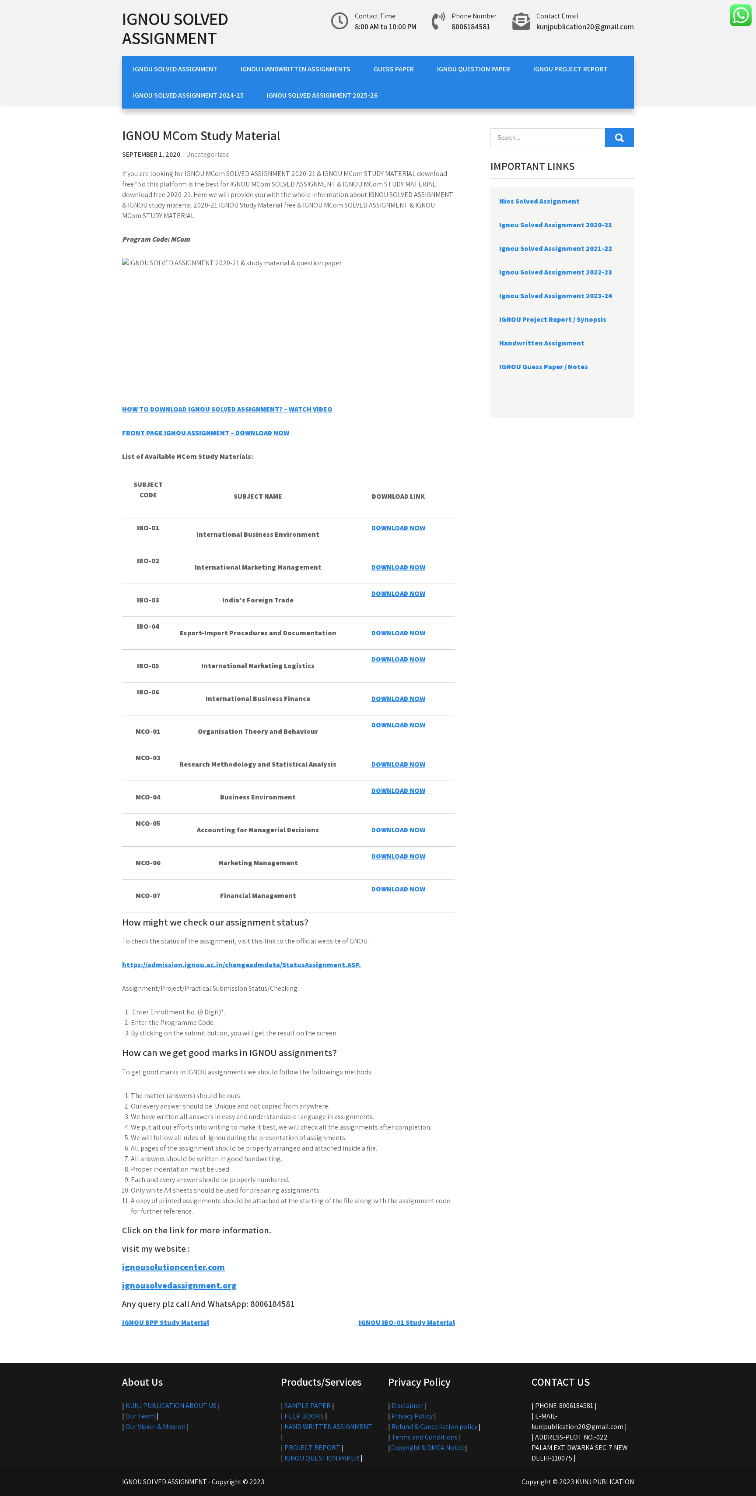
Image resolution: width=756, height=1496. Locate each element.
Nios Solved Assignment (539, 201)
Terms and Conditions (425, 1437)
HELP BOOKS (304, 1416)
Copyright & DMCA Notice (427, 1447)
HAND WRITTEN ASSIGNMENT (328, 1426)
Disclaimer (408, 1405)
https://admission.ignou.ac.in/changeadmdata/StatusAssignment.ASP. (241, 964)
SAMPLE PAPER (307, 1405)
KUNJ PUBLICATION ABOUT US (171, 1405)
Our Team (140, 1416)
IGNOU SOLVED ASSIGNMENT (175, 28)
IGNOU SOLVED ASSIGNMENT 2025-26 (322, 95)
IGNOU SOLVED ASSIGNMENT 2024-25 (188, 95)
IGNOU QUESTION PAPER (473, 69)
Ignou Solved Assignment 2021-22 (555, 248)
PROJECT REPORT (312, 1447)
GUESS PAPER (394, 69)
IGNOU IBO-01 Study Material (407, 1322)
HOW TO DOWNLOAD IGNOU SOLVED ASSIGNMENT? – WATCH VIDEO (227, 409)
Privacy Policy (412, 1416)
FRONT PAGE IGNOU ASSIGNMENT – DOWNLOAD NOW (205, 432)
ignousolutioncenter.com (173, 1267)
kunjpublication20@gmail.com (585, 27)
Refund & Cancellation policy (434, 1426)
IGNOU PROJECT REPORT (570, 69)
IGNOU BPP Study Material (165, 1322)
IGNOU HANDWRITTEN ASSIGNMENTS (295, 69)
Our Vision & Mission (156, 1426)
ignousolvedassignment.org (179, 1285)
